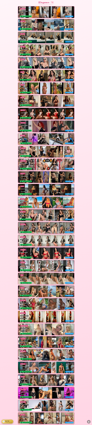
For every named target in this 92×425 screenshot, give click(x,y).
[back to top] (89, 422)
